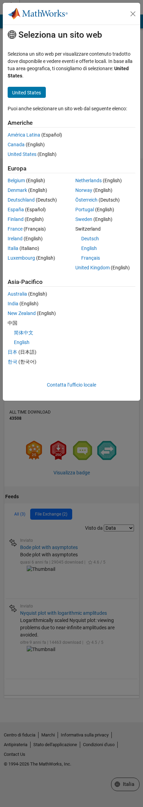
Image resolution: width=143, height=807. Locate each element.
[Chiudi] (133, 14)
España (16, 209)
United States (22, 154)
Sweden (83, 219)
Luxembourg (21, 258)
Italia (13, 248)
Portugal (84, 209)
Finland (16, 219)
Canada (16, 144)
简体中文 (23, 332)
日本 (12, 352)
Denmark (17, 190)
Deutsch (90, 238)
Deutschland (21, 200)
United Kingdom (92, 267)
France (15, 229)
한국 (12, 361)
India (13, 303)
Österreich (86, 200)
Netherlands (88, 180)
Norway (83, 190)
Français (90, 258)
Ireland (15, 238)
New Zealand (22, 313)
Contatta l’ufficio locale (71, 385)
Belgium (16, 180)
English (89, 248)
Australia (17, 294)
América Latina (24, 135)
